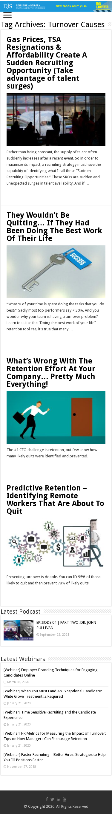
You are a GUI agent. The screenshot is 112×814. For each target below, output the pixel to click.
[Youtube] (64, 799)
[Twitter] (52, 799)
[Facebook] (47, 799)
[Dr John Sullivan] (56, 6)
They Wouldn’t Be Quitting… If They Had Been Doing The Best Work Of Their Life (54, 227)
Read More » (19, 194)
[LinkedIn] (58, 799)
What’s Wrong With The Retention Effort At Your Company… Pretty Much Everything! (51, 373)
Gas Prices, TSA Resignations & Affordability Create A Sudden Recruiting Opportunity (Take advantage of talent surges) (47, 62)
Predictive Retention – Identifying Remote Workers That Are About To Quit (55, 500)
